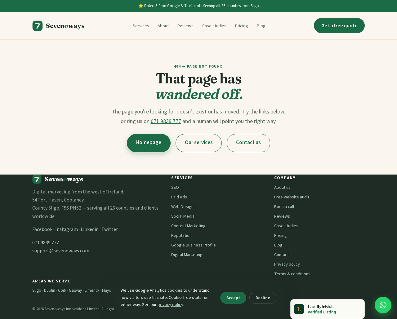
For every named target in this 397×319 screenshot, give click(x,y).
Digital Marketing (187, 254)
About (163, 26)
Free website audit (291, 197)
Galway (75, 290)
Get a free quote (339, 25)
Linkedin (90, 229)
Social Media (182, 216)
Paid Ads (179, 197)
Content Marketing (188, 226)
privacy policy (170, 305)
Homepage (148, 142)
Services (141, 26)
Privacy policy (287, 264)
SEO (175, 187)
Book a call (284, 206)
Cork (62, 290)
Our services (199, 142)
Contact (281, 254)
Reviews (185, 26)
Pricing (241, 26)
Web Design (182, 206)
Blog (260, 26)
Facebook (42, 229)
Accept (233, 298)
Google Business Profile (193, 245)
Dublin (49, 290)
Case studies (214, 26)
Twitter (109, 229)
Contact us (248, 142)
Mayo (106, 290)
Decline (263, 298)
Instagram (66, 229)
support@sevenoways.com (60, 250)
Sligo (36, 290)
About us (282, 187)
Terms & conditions (292, 274)
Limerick (92, 290)
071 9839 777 (166, 121)
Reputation (181, 235)
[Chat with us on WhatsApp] (383, 305)
